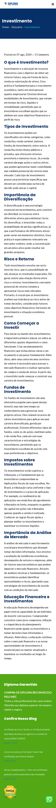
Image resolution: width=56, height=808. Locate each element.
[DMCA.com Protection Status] (10, 791)
